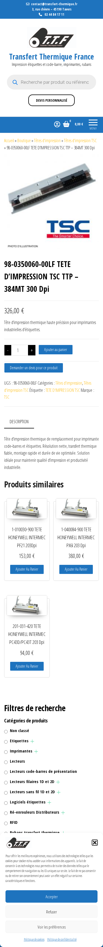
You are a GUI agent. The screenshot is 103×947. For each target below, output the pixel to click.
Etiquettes (19, 740)
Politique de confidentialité (62, 939)
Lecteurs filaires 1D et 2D (32, 781)
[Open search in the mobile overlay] (51, 82)
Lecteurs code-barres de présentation (43, 771)
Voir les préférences (52, 927)
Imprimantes (21, 751)
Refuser (51, 911)
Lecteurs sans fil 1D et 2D (32, 791)
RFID (14, 822)
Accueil (9, 140)
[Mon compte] (57, 124)
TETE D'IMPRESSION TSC (63, 390)
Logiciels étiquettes (28, 802)
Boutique (24, 140)
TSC (6, 397)
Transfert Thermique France (51, 56)
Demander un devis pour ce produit (33, 367)
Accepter (52, 896)
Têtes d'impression (47, 140)
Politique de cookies (34, 939)
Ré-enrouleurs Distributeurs (34, 812)
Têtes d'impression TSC (80, 140)
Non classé (19, 730)
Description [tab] (19, 422)
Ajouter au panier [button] (27, 569)
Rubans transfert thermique (35, 832)
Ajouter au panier (55, 349)
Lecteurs (17, 761)
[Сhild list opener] (32, 741)
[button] (95, 842)
